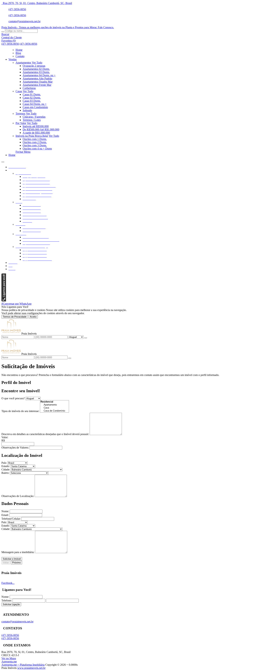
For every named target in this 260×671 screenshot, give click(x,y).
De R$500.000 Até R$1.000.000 (41, 129)
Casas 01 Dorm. (32, 94)
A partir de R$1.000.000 (36, 132)
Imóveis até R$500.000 (36, 126)
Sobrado (27, 110)
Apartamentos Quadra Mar (38, 81)
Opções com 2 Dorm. (35, 142)
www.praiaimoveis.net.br (31, 667)
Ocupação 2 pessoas (34, 65)
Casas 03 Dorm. (32, 100)
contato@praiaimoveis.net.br (24, 21)
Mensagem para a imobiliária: (17, 552)
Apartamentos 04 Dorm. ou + (39, 75)
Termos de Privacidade (14, 316)
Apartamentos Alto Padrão (37, 78)
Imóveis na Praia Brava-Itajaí (32, 135)
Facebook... (8, 582)
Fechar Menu (23, 151)
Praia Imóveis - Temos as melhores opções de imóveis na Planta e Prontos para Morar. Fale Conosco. (57, 27)
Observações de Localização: (17, 496)
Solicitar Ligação (11, 604)
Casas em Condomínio (35, 107)
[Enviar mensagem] (85, 337)
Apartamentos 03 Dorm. (36, 72)
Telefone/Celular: (11, 518)
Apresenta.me (9, 661)
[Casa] (54, 407)
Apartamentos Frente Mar (37, 84)
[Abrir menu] (2, 160)
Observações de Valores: (15, 447)
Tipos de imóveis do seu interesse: (20, 411)
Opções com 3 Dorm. (35, 145)
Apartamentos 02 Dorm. (36, 68)
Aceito (33, 316)
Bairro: (5, 472)
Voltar (6, 562)
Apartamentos (23, 62)
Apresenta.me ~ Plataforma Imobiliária (23, 664)
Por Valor (21, 123)
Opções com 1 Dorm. (35, 139)
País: (4, 462)
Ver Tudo (37, 62)
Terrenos (20, 113)
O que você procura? (13, 398)
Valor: (4, 437)
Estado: (5, 466)
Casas (19, 91)
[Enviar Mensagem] (69, 358)
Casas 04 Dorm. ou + (35, 103)
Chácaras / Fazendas (34, 116)
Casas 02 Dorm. (32, 97)
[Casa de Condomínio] (54, 410)
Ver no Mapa (8, 658)
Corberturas (29, 88)
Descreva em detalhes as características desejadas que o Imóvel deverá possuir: (45, 434)
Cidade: (5, 469)
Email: (5, 514)
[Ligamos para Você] (3, 300)
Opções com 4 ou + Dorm (37, 148)
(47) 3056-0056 (17, 9)
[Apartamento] (54, 404)
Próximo (16, 562)
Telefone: (6, 600)
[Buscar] (2, 31)
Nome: (5, 511)
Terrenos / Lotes (32, 119)
